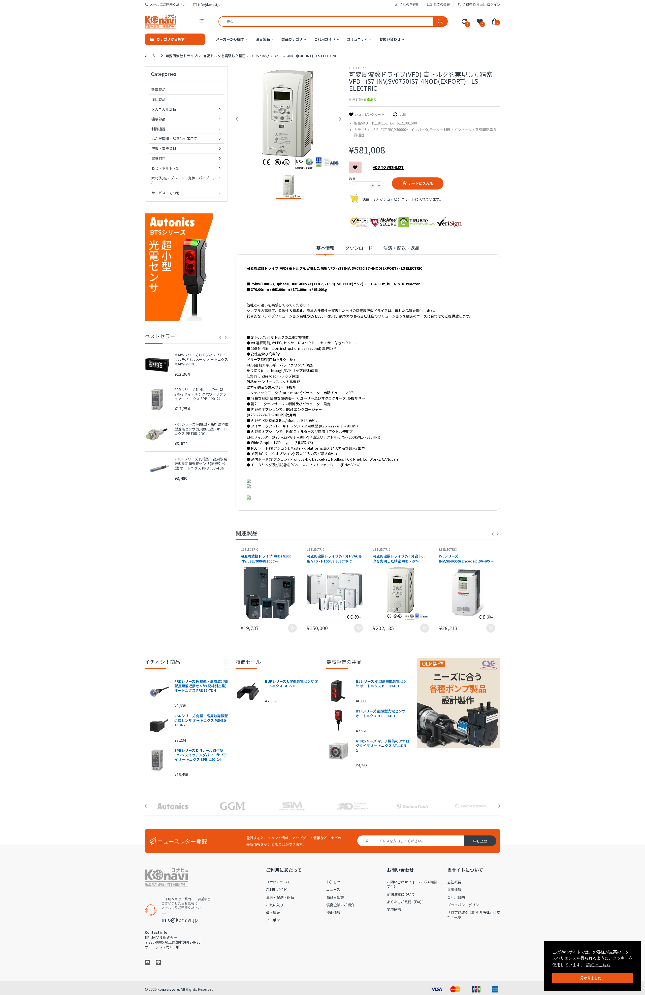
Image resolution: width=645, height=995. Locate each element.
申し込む (480, 841)
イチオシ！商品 (162, 661)
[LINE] (158, 962)
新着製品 (158, 89)
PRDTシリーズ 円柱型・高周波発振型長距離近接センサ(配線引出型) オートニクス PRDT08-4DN (200, 464)
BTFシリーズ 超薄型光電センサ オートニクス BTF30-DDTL (380, 713)
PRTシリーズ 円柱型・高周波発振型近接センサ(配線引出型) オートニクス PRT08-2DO (201, 429)
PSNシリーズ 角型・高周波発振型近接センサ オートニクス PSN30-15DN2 (201, 720)
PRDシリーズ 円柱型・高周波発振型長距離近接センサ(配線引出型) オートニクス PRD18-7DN (201, 686)
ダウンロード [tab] (358, 248)
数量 (352, 178)
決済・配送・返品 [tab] (401, 248)
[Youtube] (147, 962)
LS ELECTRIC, (382, 129)
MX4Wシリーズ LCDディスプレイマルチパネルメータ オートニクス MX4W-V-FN (201, 359)
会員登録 (469, 4)
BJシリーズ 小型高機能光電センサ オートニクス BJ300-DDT (381, 683)
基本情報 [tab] (325, 248)
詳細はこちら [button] (598, 965)
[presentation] (220, 337)
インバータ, (420, 129)
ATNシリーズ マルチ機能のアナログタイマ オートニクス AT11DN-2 (382, 746)
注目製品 (158, 99)
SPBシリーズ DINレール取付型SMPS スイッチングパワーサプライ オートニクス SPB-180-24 (200, 755)
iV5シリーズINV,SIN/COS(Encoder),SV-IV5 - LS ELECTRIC (465, 558)
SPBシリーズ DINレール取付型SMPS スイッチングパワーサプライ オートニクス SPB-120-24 (200, 394)
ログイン (493, 4)
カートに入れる (420, 183)
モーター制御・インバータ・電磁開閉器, (461, 129)
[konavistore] (160, 21)
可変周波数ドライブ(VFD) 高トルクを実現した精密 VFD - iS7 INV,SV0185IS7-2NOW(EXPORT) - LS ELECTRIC (401, 558)
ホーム (150, 55)
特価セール (248, 661)
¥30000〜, (402, 129)
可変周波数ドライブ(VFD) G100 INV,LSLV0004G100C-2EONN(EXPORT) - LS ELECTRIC (267, 558)
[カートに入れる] (292, 628)
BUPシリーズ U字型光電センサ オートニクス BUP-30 (291, 683)
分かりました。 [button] (592, 978)
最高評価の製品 (344, 661)
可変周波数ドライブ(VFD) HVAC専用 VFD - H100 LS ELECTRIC (334, 558)
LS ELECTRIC (358, 68)
